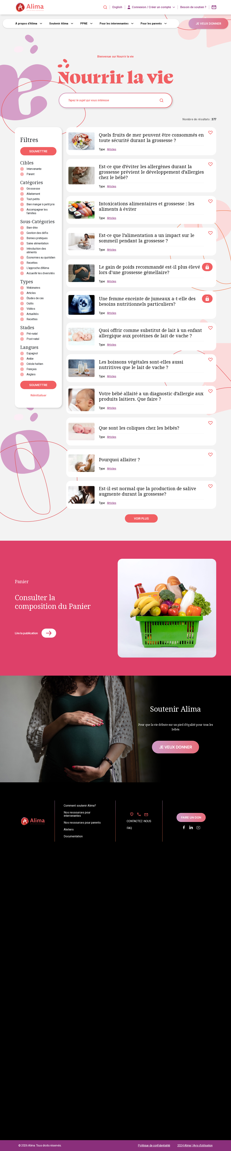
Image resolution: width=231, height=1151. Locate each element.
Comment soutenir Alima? (80, 805)
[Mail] (146, 814)
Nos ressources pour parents (82, 822)
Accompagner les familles (37, 211)
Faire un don (191, 817)
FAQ (129, 828)
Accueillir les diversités (41, 273)
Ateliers (69, 829)
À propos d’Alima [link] (26, 23)
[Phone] (139, 814)
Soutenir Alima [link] (58, 23)
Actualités (32, 314)
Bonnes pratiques (37, 238)
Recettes (32, 262)
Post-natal (33, 339)
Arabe (30, 358)
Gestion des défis (37, 233)
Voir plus (141, 518)
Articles (31, 293)
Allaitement (33, 194)
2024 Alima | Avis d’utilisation (195, 1145)
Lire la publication (26, 633)
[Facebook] (184, 827)
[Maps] (132, 814)
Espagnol (32, 353)
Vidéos (31, 308)
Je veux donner (175, 747)
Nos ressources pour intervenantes (77, 814)
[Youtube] (198, 827)
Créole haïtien (35, 364)
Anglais (31, 374)
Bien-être (32, 227)
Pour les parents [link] (151, 23)
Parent (30, 174)
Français (32, 369)
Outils (30, 303)
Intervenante (34, 169)
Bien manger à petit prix (41, 204)
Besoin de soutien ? (193, 7)
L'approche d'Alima (38, 268)
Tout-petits (33, 199)
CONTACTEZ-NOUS (139, 821)
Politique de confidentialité (154, 1145)
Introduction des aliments (36, 250)
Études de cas (35, 298)
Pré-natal (32, 333)
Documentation (73, 836)
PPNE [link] (84, 23)
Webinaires (33, 287)
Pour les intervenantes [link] (114, 23)
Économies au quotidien (41, 257)
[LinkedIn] (191, 827)
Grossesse (33, 188)
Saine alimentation (37, 243)
